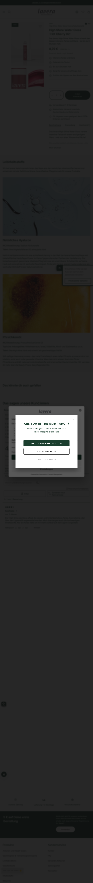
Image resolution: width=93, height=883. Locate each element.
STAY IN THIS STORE (46, 451)
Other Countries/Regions (46, 459)
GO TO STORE (46, 443)
